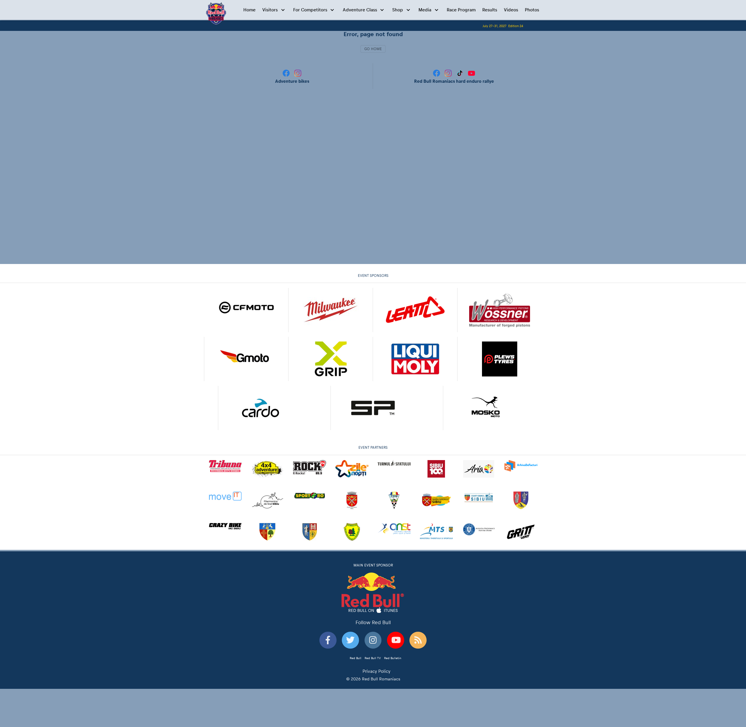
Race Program (461, 9)
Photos (532, 9)
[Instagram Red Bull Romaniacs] (449, 72)
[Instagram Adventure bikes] (298, 72)
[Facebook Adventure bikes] (287, 72)
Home (249, 9)
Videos (511, 9)
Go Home (373, 49)
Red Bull (355, 658)
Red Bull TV (373, 658)
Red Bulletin (392, 658)
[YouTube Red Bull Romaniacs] (471, 72)
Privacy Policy (376, 671)
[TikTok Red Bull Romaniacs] (460, 72)
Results (489, 9)
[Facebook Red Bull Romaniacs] (437, 72)
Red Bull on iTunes (373, 610)
